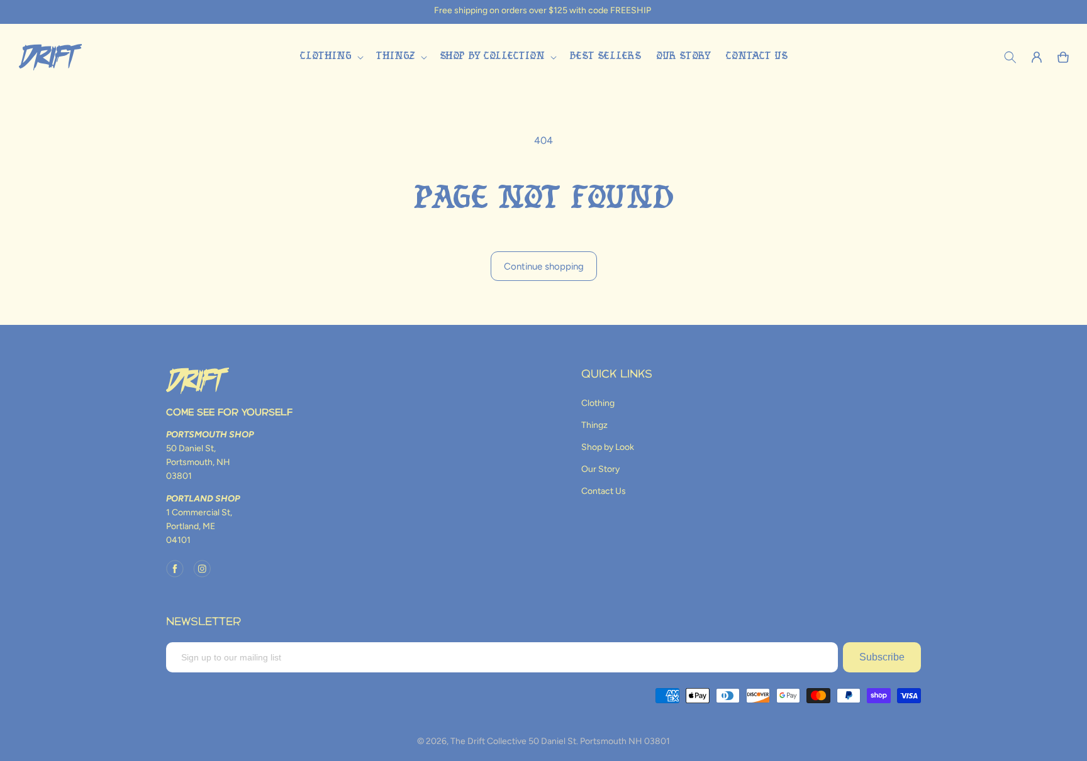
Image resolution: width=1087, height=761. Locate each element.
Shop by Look (607, 447)
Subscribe (882, 657)
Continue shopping (544, 266)
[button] (330, 57)
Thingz (594, 425)
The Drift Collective (488, 741)
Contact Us (603, 491)
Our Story (600, 469)
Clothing (598, 403)
